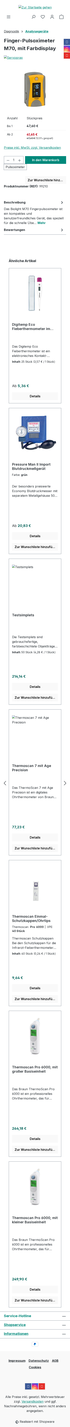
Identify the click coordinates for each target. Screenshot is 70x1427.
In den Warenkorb (45, 160)
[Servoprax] (35, 57)
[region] (35, 89)
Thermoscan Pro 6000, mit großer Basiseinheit (35, 1069)
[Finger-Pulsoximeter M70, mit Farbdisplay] (35, 89)
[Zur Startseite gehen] (35, 7)
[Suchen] (33, 17)
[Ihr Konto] (52, 17)
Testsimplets (23, 615)
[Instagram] (67, 49)
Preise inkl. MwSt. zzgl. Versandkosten (32, 148)
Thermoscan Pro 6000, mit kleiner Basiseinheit (35, 1220)
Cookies (35, 1367)
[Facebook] (67, 42)
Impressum (17, 1361)
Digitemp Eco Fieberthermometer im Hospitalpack (31, 326)
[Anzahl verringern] (8, 160)
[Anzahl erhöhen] (20, 160)
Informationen (16, 1334)
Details (35, 396)
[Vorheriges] (5, 783)
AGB (55, 1361)
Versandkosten (33, 1401)
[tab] (34, 212)
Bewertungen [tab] (14, 230)
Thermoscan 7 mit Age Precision (31, 768)
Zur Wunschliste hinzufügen (47, 180)
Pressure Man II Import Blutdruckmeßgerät (31, 466)
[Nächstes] (65, 783)
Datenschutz (39, 1361)
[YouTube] (67, 55)
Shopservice (15, 1325)
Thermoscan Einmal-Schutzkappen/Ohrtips (31, 918)
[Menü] (8, 17)
